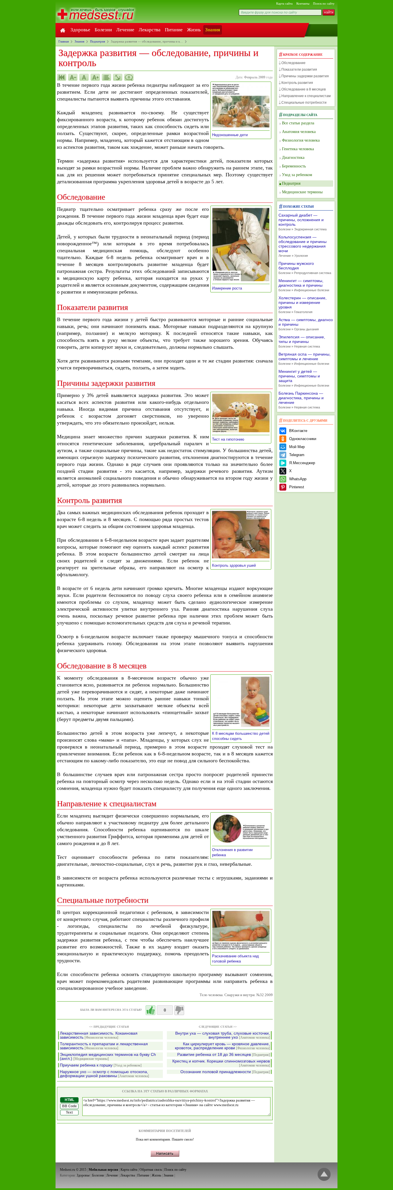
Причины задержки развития (305, 76)
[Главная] (63, 29)
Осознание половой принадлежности (225, 1072)
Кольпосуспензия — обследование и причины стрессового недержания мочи (302, 246)
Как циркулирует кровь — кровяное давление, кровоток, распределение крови (222, 1046)
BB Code (69, 1106)
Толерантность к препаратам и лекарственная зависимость (104, 1046)
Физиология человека (301, 140)
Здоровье (80, 29)
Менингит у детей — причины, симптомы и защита (303, 378)
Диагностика (293, 157)
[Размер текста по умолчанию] (84, 77)
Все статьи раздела (298, 123)
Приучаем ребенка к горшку (101, 1065)
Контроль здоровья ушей (236, 565)
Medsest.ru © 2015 (73, 1170)
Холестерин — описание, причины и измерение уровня (302, 305)
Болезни (103, 29)
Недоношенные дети (231, 135)
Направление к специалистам (306, 96)
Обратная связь (151, 1170)
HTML (69, 1100)
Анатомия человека (299, 132)
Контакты (302, 3)
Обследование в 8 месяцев (303, 89)
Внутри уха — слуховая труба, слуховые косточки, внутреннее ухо (222, 1035)
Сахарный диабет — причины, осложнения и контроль (302, 222)
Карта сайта (284, 3)
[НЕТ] (179, 1010)
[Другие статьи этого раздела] (106, 77)
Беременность (294, 166)
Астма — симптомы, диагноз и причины (305, 324)
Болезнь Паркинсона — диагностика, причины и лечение (301, 400)
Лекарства (150, 29)
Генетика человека (298, 149)
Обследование (293, 63)
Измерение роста (229, 288)
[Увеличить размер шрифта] (95, 77)
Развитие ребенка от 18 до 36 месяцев (223, 1054)
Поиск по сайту (324, 3)
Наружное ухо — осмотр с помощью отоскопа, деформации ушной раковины (104, 1074)
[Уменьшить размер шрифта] (72, 77)
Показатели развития (299, 69)
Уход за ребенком (297, 175)
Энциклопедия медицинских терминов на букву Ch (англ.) (108, 1056)
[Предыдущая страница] (61, 77)
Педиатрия (291, 183)
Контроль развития (297, 83)
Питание (174, 29)
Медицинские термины (302, 192)
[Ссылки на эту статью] (117, 77)
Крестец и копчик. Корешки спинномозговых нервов (221, 1063)
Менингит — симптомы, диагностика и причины (303, 285)
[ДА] (150, 1010)
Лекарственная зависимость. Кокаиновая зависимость (99, 1035)
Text (69, 1112)
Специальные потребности (304, 103)
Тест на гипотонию (230, 439)
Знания (212, 29)
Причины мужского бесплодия (304, 268)
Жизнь (194, 29)
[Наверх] (324, 1175)
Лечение (125, 29)
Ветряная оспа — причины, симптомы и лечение (304, 358)
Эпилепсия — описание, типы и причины (301, 341)
